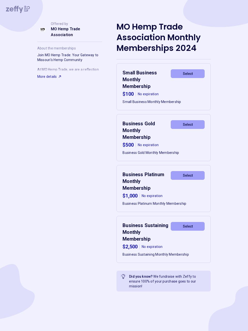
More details (47, 77)
